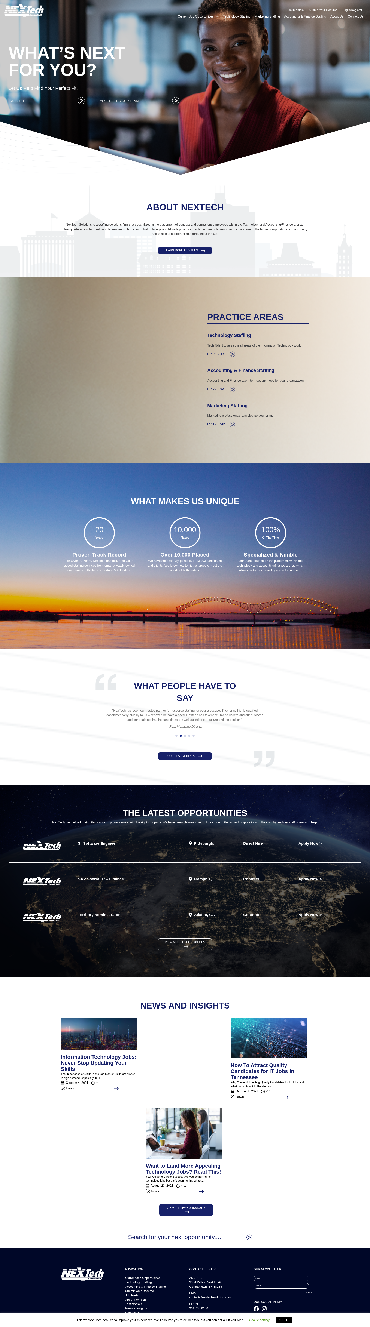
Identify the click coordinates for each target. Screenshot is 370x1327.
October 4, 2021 (77, 1087)
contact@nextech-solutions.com (211, 1302)
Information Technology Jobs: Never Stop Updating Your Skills (98, 1067)
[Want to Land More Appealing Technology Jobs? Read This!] (184, 1137)
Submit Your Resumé (139, 1295)
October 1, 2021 (247, 1096)
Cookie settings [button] (260, 1320)
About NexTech (135, 1304)
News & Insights (136, 1313)
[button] (185, 250)
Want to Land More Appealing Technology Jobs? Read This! (183, 1173)
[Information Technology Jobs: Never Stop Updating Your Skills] (99, 1038)
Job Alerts (132, 1300)
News (70, 1093)
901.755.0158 (198, 1313)
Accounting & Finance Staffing (145, 1291)
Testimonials (133, 1308)
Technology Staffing (138, 1286)
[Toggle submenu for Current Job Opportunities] (216, 16)
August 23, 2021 (162, 1190)
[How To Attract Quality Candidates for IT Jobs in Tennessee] (269, 1042)
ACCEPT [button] (284, 1320)
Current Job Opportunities (142, 1282)
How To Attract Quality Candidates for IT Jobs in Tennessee (262, 1076)
